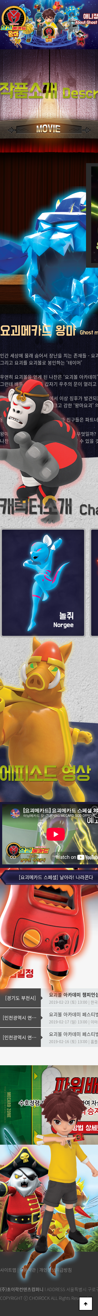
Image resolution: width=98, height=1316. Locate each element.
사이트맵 (8, 1269)
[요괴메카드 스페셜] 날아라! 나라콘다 (56, 877)
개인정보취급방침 (55, 1269)
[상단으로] (86, 1304)
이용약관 (28, 1269)
